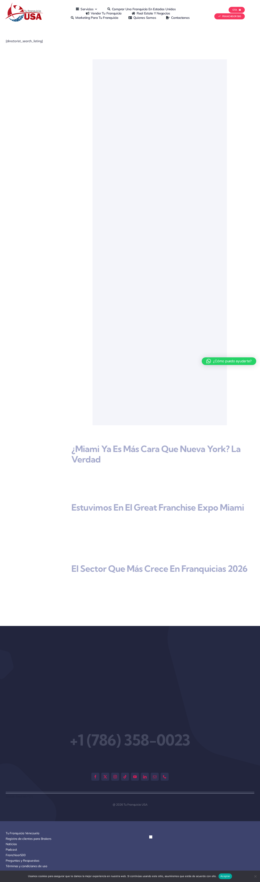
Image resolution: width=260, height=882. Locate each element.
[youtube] (135, 750)
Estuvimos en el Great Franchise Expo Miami (157, 499)
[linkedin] (145, 750)
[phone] (165, 750)
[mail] (155, 750)
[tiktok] (125, 750)
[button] (154, 813)
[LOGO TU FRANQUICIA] (24, 4)
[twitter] (105, 750)
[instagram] (115, 750)
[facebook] (95, 750)
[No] (255, 876)
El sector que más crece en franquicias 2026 (159, 550)
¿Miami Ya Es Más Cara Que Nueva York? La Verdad (156, 454)
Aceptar (225, 876)
